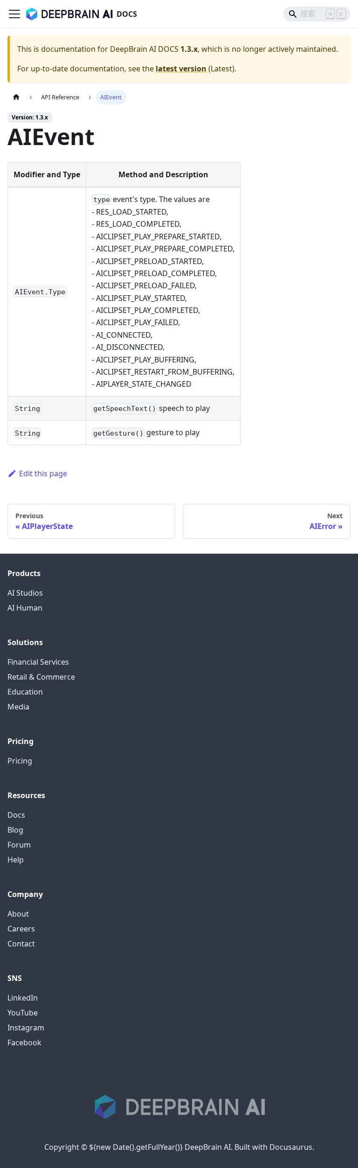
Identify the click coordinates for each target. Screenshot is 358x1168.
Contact (21, 944)
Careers (21, 929)
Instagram (25, 1027)
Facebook (24, 1042)
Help (15, 860)
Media (18, 707)
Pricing (19, 761)
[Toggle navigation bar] (14, 14)
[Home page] (16, 97)
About (18, 914)
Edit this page (43, 473)
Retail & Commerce (41, 677)
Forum (19, 845)
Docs (16, 815)
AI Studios (25, 593)
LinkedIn (22, 998)
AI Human (24, 608)
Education (25, 692)
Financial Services (38, 662)
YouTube (22, 1013)
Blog (15, 830)
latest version (181, 68)
